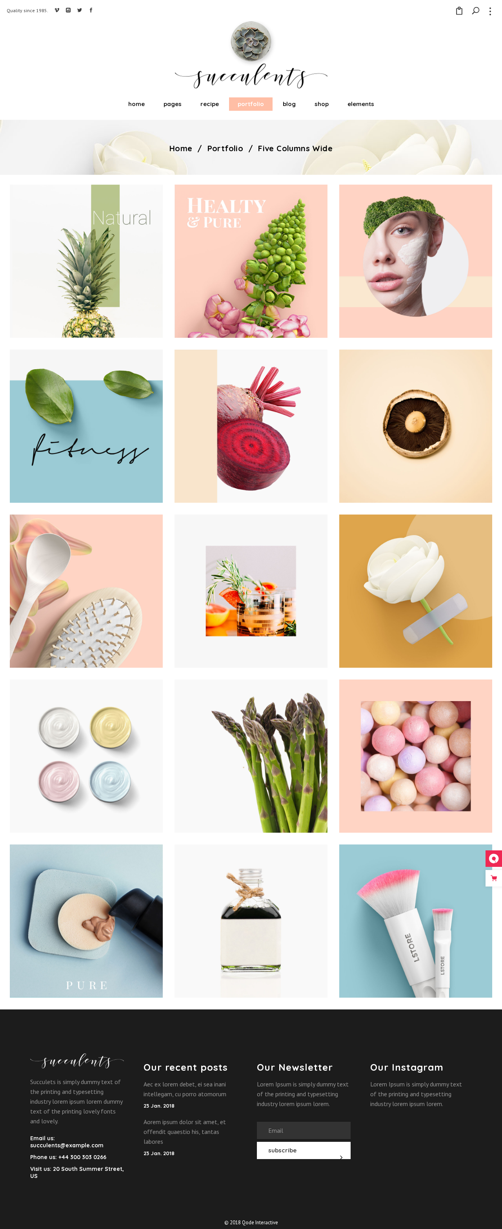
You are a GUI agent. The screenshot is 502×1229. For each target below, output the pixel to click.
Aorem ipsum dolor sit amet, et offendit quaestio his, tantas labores (185, 1131)
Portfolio (225, 148)
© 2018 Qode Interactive (251, 1222)
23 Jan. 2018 (159, 1106)
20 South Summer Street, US (77, 1172)
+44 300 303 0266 (81, 1157)
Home (181, 148)
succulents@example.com (67, 1145)
